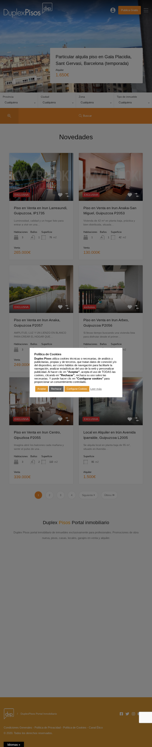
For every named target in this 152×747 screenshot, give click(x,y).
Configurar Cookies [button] (77, 388)
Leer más (96, 388)
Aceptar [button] (41, 388)
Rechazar (56, 388)
